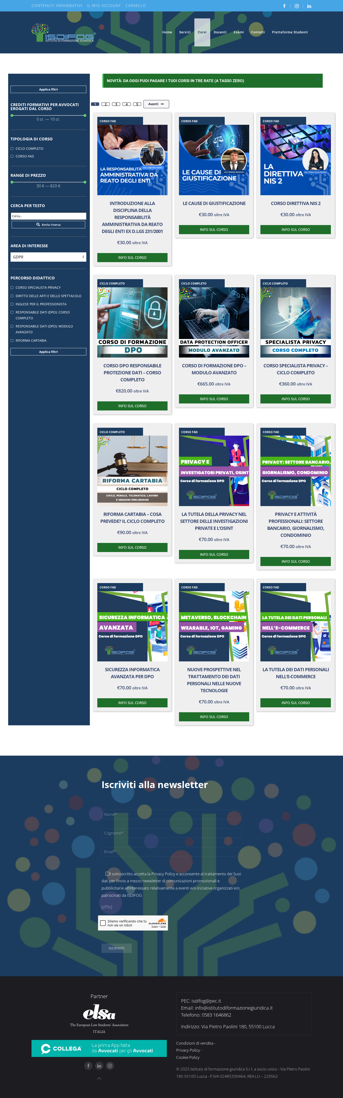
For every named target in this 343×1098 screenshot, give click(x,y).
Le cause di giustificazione (214, 203)
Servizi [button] (185, 32)
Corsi (202, 32)
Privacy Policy (163, 873)
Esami (239, 32)
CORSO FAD (108, 121)
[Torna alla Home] (64, 32)
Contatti (258, 32)
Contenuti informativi (57, 5)
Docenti (220, 32)
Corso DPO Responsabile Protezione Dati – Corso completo (132, 372)
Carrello (136, 5)
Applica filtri (48, 89)
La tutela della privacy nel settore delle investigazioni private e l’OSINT (214, 521)
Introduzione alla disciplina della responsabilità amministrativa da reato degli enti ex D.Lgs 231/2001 (132, 217)
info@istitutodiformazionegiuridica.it (234, 1008)
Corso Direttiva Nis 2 (295, 203)
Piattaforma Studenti (290, 32)
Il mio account (104, 5)
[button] (99, 1078)
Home (167, 32)
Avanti (153, 104)
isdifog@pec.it (206, 1001)
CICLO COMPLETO (112, 283)
